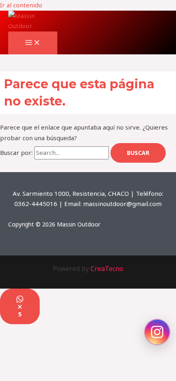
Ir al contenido (21, 5)
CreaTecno (106, 268)
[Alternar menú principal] (32, 42)
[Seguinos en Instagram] (157, 332)
